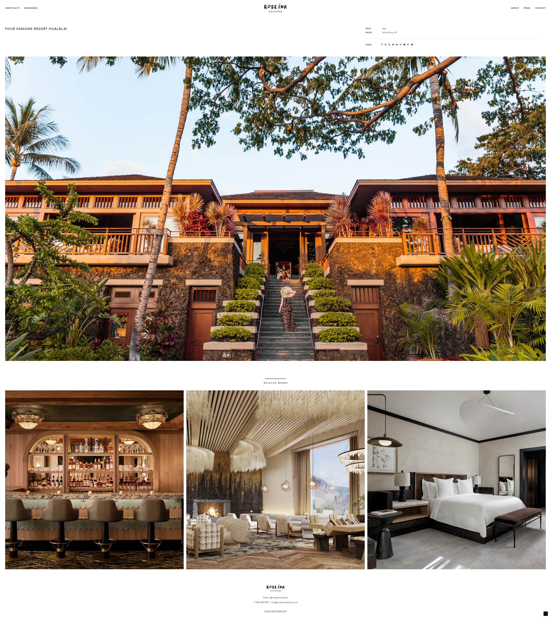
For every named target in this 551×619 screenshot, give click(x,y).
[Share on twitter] (385, 44)
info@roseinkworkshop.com (284, 602)
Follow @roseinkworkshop (275, 598)
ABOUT (515, 8)
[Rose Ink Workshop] (275, 8)
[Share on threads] (389, 44)
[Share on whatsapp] (400, 44)
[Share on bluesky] (404, 44)
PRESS (527, 8)
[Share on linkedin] (396, 44)
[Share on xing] (408, 44)
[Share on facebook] (382, 44)
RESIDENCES (31, 8)
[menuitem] (11, 8)
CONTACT (540, 8)
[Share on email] (411, 44)
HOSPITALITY (12, 8)
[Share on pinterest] (393, 44)
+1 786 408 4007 (261, 602)
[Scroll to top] (546, 614)
